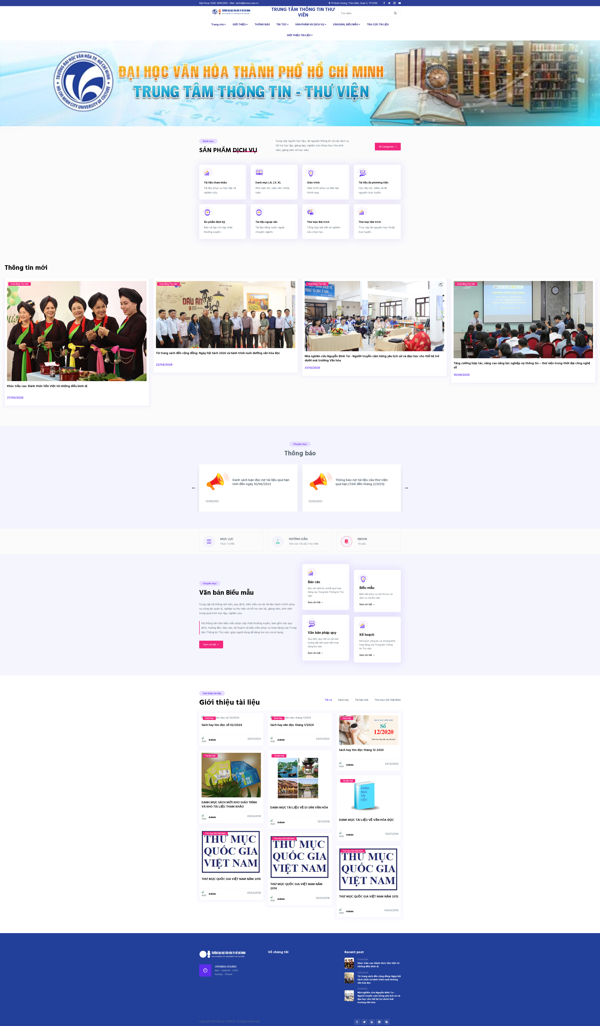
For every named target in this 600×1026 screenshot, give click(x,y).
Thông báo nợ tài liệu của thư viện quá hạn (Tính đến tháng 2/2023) (361, 482)
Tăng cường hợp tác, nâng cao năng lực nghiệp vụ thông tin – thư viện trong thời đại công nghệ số (522, 365)
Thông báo (300, 453)
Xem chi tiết (210, 644)
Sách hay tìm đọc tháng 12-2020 (361, 750)
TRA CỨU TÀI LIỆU (378, 24)
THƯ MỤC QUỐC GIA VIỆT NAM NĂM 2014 (296, 886)
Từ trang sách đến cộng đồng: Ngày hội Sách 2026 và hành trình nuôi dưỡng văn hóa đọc (218, 353)
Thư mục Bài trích (318, 222)
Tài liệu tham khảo (215, 182)
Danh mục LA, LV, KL (268, 182)
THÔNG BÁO (262, 24)
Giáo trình (313, 182)
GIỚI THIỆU (239, 24)
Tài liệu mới (361, 699)
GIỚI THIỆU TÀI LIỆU (299, 35)
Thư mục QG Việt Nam (388, 699)
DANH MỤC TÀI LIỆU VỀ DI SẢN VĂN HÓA (299, 807)
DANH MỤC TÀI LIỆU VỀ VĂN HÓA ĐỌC (366, 820)
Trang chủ (217, 24)
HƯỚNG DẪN (298, 539)
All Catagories (386, 146)
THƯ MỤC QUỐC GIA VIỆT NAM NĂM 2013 (368, 896)
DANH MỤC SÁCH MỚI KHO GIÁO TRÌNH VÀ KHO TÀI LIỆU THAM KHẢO (229, 804)
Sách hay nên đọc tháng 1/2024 (292, 725)
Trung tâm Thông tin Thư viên (303, 12)
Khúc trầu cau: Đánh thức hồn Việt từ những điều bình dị (47, 386)
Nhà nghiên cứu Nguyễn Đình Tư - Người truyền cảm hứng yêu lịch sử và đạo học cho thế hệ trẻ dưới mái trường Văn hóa (372, 358)
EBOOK (362, 539)
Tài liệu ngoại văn (266, 222)
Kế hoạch (366, 635)
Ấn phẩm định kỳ (214, 222)
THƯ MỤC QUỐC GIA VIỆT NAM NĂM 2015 (231, 879)
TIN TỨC (281, 24)
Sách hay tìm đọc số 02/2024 (222, 725)
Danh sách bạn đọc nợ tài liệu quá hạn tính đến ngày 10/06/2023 (260, 482)
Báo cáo (314, 582)
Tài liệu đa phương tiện (373, 182)
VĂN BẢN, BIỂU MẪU (345, 24)
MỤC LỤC (226, 539)
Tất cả (328, 699)
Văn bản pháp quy (322, 633)
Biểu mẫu (366, 588)
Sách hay (343, 699)
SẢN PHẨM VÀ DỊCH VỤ (309, 24)
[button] (592, 344)
